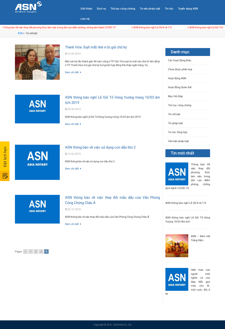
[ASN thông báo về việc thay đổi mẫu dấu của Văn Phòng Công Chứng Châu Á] (37, 209)
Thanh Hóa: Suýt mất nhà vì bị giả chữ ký (96, 47)
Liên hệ (85, 18)
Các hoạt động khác (179, 60)
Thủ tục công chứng (122, 8)
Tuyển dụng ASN (188, 8)
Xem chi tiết (72, 72)
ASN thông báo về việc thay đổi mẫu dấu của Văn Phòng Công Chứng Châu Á (112, 200)
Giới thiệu (86, 8)
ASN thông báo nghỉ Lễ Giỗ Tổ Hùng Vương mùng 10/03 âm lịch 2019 (112, 100)
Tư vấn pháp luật (150, 8)
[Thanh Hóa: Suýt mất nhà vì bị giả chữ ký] (37, 62)
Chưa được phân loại (180, 69)
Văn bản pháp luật (178, 141)
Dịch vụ (101, 8)
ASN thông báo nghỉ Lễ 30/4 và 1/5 (139, 27)
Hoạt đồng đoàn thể (179, 87)
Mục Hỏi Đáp (175, 96)
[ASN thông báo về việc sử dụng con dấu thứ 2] (37, 162)
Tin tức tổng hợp (177, 132)
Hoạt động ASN (177, 78)
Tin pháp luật (175, 123)
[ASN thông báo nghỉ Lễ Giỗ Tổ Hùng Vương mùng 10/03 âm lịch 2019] (37, 109)
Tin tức (169, 8)
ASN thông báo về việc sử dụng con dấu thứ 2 (100, 147)
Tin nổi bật (174, 114)
